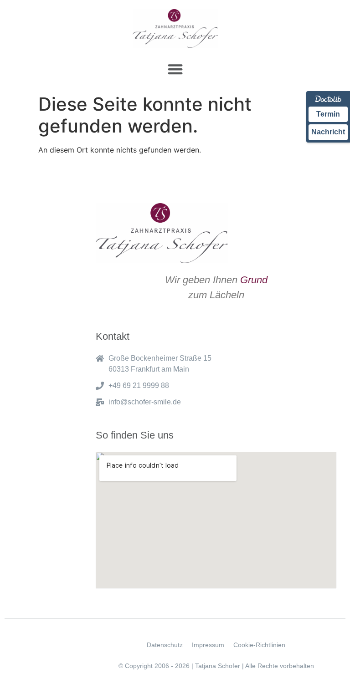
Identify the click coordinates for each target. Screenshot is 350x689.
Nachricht (328, 132)
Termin (328, 114)
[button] (175, 69)
